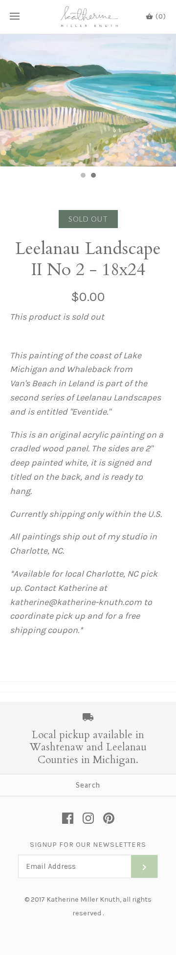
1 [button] (83, 176)
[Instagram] (88, 818)
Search (88, 785)
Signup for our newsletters (88, 844)
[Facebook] (67, 818)
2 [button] (93, 176)
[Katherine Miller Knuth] (88, 17)
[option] (88, 100)
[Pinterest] (108, 818)
